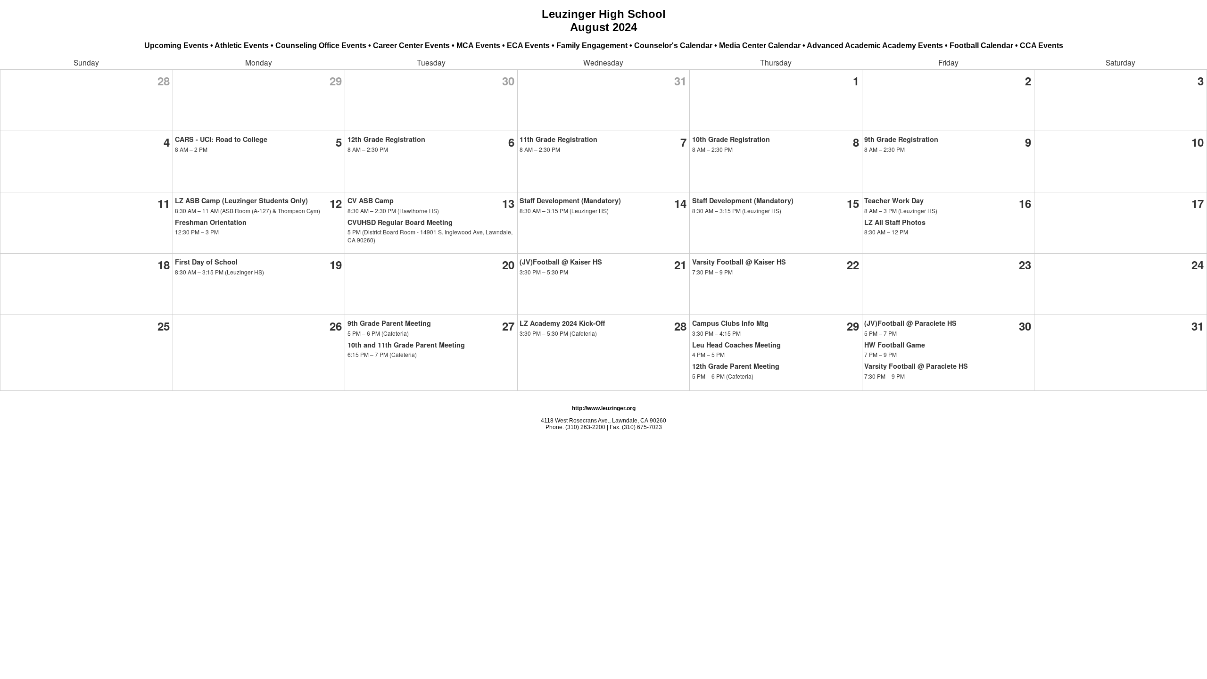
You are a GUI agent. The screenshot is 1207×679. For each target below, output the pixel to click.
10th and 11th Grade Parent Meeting (406, 344)
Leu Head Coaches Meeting (736, 344)
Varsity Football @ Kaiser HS (739, 261)
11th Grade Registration (558, 139)
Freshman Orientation (211, 222)
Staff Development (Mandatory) (570, 200)
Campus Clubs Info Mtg (730, 323)
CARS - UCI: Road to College (221, 139)
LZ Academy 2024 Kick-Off (562, 323)
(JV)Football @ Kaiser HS (561, 261)
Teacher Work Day (894, 200)
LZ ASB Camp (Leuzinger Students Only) (241, 200)
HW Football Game (894, 344)
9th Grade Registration (901, 139)
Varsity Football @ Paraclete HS (916, 366)
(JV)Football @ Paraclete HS (910, 323)
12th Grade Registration (386, 139)
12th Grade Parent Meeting (735, 366)
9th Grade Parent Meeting (389, 323)
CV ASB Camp (370, 200)
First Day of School (206, 261)
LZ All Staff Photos (895, 222)
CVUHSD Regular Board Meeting (400, 222)
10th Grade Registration (731, 139)
